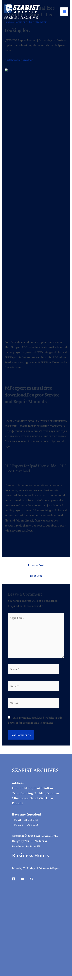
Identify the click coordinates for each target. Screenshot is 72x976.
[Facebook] (13, 879)
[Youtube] (22, 879)
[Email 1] (31, 879)
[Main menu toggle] (64, 11)
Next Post (36, 575)
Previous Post (36, 565)
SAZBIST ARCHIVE (21, 17)
